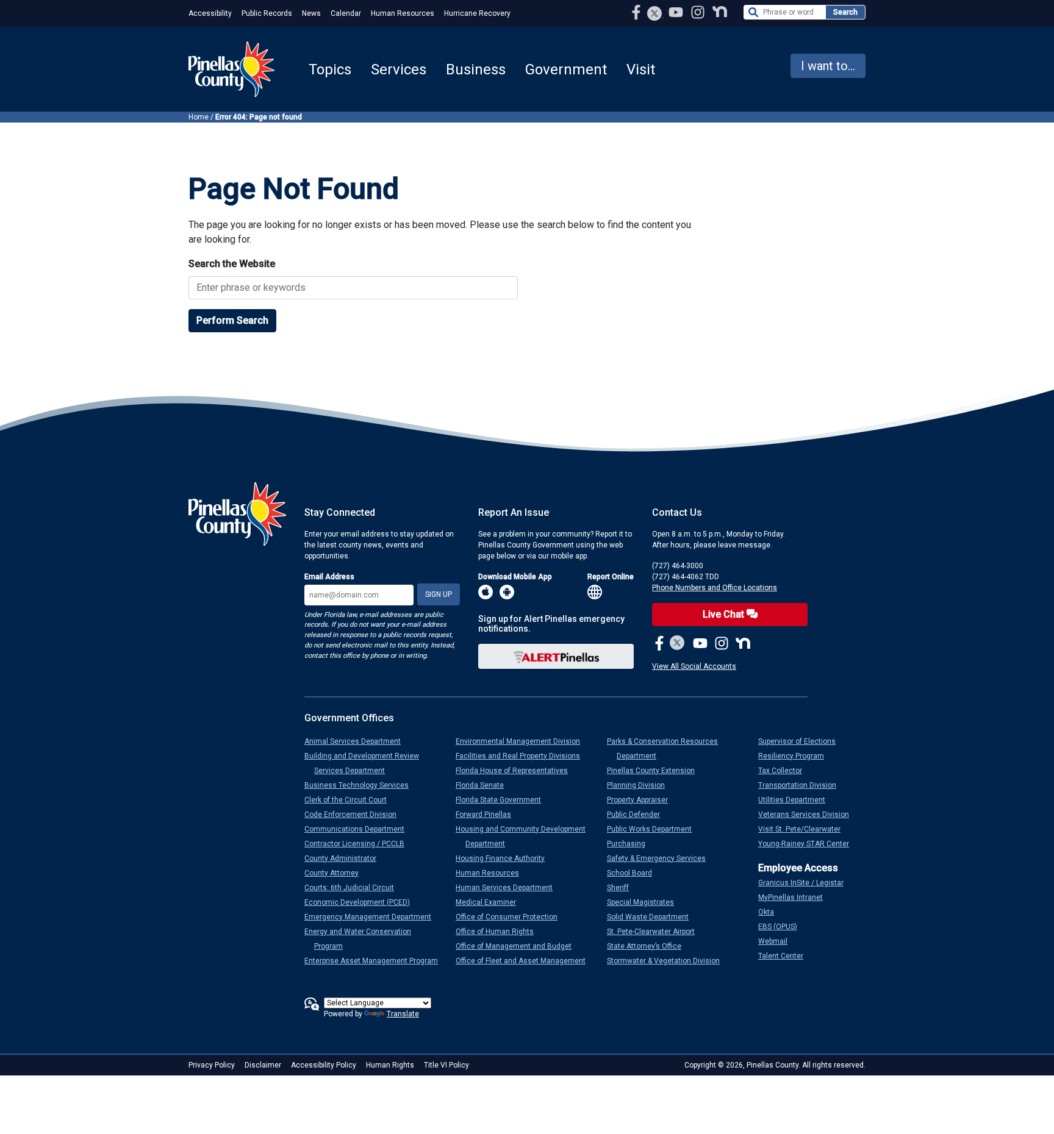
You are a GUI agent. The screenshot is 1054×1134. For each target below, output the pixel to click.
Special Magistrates (645, 902)
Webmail (777, 941)
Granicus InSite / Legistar (806, 883)
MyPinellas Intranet (795, 897)
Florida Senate (484, 785)
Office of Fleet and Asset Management (525, 961)
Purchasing (631, 844)
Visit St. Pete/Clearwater (804, 829)
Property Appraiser (642, 800)
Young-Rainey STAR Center (808, 844)
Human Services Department (509, 887)
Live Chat (725, 614)
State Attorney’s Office (649, 946)
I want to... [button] (828, 66)
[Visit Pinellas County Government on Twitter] (655, 14)
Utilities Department (796, 800)
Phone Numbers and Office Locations (714, 587)
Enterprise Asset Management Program (376, 961)
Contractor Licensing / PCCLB (359, 844)
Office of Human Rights (499, 931)
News (311, 13)
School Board (634, 873)
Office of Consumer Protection (511, 917)
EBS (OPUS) (782, 926)
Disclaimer (263, 1065)
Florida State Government (503, 800)
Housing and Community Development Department (525, 836)
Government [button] (566, 69)
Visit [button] (640, 69)
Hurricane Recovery (477, 13)
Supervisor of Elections (802, 741)
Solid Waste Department (653, 917)
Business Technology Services (361, 785)
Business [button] (476, 69)
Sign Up (438, 594)
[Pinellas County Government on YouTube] (677, 12)
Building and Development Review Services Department (366, 763)
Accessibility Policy (323, 1065)
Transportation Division (802, 785)
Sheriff (623, 887)
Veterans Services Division (808, 814)
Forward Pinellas (488, 814)
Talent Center (785, 956)
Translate (403, 1014)
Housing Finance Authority (505, 858)
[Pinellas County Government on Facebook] (637, 12)
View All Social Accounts (694, 666)
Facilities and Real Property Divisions (522, 756)
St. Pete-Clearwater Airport (656, 931)
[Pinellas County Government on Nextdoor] (719, 11)
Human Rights (390, 1065)
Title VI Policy (446, 1065)
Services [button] (398, 69)
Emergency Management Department (372, 917)
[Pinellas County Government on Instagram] (699, 12)
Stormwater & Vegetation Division (668, 961)
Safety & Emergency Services (661, 858)
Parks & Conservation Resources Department (667, 748)
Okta (771, 912)
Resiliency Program (796, 756)
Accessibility (210, 13)
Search (845, 12)
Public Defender (638, 814)
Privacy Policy (211, 1065)
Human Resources (402, 13)
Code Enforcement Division (355, 814)
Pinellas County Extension (656, 770)
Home (198, 117)
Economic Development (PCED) (362, 902)
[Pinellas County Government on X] (677, 644)
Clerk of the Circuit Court (350, 800)
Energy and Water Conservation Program (362, 938)
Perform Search (232, 320)
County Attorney (336, 873)
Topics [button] (330, 69)
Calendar (346, 13)
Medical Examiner (490, 902)
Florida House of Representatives (516, 770)
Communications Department (359, 829)
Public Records (267, 13)
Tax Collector (785, 770)
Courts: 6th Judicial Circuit (354, 887)
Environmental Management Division (522, 741)
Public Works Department (654, 829)
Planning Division (641, 785)
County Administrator (345, 858)
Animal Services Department (357, 741)
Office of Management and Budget (518, 946)
